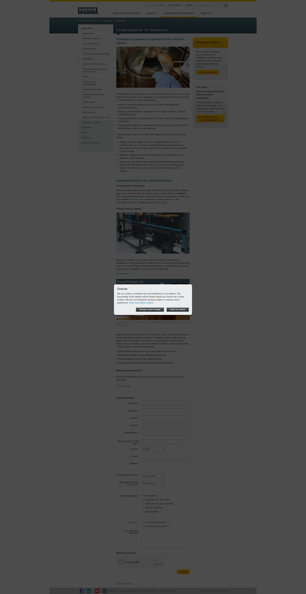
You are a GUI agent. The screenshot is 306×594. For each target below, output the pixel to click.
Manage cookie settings (149, 310)
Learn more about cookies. (141, 303)
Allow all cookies (177, 310)
